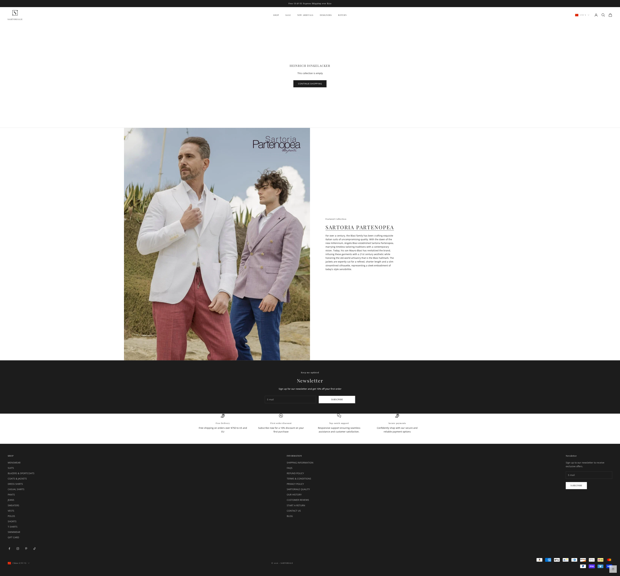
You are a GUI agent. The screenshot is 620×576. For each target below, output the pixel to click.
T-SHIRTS (12, 526)
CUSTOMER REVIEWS (298, 499)
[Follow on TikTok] (34, 548)
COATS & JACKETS (17, 478)
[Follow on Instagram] (17, 548)
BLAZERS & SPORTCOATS (21, 473)
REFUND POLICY (295, 473)
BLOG (290, 516)
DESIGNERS (326, 15)
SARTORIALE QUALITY (298, 489)
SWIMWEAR (14, 532)
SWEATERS (13, 505)
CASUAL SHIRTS (16, 489)
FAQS (289, 467)
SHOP (276, 15)
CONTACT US (294, 510)
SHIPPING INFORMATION (300, 462)
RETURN (342, 15)
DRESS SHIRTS (15, 483)
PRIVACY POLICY (295, 483)
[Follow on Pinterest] (26, 548)
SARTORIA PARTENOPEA (360, 227)
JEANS (11, 499)
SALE (288, 15)
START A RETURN (296, 505)
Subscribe (337, 399)
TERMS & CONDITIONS (299, 478)
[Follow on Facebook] (9, 548)
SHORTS (12, 521)
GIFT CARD (13, 537)
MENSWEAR (14, 462)
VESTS (11, 510)
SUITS (11, 467)
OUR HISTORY (294, 494)
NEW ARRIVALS (305, 15)
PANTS (11, 494)
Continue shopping (310, 83)
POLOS (11, 516)
